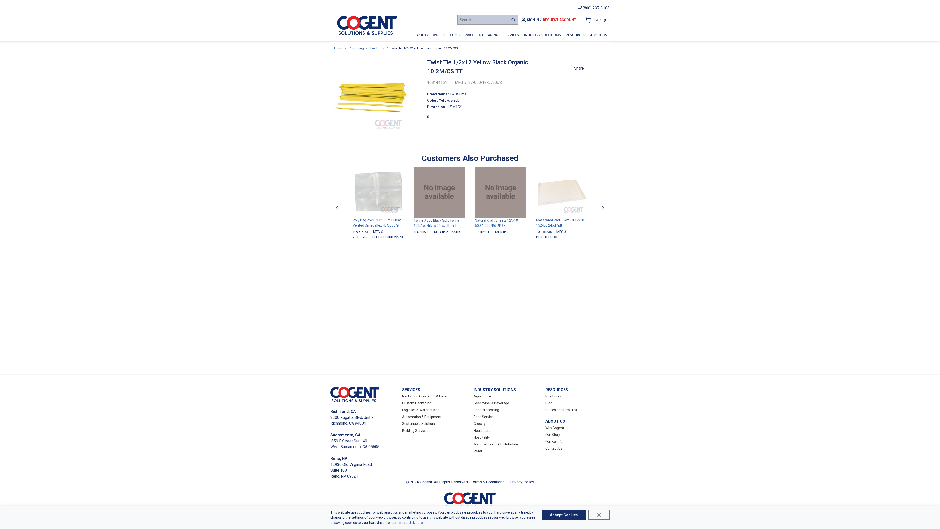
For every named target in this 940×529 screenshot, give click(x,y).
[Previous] (337, 208)
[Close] (599, 515)
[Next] (603, 208)
